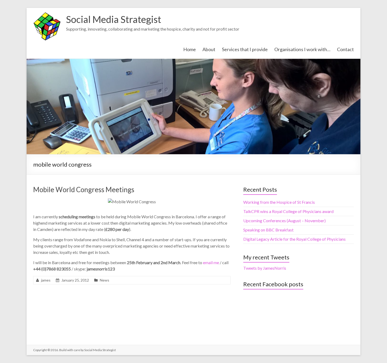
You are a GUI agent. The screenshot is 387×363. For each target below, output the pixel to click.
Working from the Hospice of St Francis (279, 202)
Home (189, 49)
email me (211, 262)
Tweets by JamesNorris (264, 267)
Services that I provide (245, 49)
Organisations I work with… (302, 49)
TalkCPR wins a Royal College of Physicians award (288, 211)
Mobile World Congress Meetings (83, 189)
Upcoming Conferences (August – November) (284, 220)
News (104, 280)
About (208, 49)
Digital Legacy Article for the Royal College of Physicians (294, 238)
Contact (345, 49)
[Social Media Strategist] (47, 14)
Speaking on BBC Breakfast (268, 229)
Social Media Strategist (113, 19)
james (46, 280)
